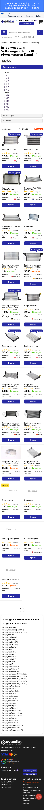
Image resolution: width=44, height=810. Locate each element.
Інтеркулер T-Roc (9, 703)
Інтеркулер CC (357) (10, 642)
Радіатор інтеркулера (10, 539)
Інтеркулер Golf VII (9, 659)
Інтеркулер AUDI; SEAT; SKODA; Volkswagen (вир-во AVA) (10, 385)
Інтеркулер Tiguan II (9, 708)
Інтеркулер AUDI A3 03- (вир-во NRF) (33, 189)
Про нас (26, 803)
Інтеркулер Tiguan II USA (11, 711)
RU (9, 14)
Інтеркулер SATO (30, 306)
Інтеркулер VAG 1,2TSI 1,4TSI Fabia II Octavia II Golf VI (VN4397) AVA (11, 462)
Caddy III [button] (7, 121)
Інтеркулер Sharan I (9, 698)
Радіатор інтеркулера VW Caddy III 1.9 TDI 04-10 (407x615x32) (33, 266)
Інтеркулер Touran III (10, 723)
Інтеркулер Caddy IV (10, 640)
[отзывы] (10, 761)
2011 (6, 78)
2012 (6, 81)
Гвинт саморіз (7, 500)
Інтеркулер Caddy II (9, 637)
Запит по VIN (27, 23)
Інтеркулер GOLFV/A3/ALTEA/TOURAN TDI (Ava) (33, 385)
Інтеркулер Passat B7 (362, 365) (14, 681)
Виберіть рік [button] (9, 67)
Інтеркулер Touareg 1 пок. (12, 713)
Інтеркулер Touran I (9, 718)
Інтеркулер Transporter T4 (12, 725)
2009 (6, 110)
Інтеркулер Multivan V (10, 667)
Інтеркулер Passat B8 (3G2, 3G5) (14, 684)
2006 (6, 101)
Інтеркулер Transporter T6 (12, 730)
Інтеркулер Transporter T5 (12, 728)
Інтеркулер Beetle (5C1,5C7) (13, 630)
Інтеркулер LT (7, 664)
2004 (6, 95)
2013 (6, 84)
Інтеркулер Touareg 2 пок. (12, 715)
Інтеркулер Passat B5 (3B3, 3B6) (14, 676)
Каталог (26, 801)
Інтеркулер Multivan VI (10, 669)
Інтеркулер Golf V (9, 654)
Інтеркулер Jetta (8, 662)
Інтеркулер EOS (8, 649)
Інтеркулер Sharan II (10, 701)
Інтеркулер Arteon (9, 627)
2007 (6, 104)
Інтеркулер (28, 226)
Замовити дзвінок (30, 771)
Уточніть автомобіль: (7, 61)
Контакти (29, 16)
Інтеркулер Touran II (10, 720)
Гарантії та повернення (32, 790)
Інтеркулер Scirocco (10, 696)
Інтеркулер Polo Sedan (10, 691)
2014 (6, 87)
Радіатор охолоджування (8, 189)
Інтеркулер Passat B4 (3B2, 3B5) (14, 674)
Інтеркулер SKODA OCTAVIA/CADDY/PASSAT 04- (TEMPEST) (33, 462)
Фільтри (39, 129)
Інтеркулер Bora (8, 635)
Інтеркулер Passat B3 (10, 671)
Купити (11, 166)
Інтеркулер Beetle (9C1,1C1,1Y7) (14, 632)
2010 (6, 75)
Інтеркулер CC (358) (10, 644)
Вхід (39, 16)
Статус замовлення (31, 782)
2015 (6, 90)
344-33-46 (27, 20)
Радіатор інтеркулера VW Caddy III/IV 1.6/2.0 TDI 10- (10, 306)
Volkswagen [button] (8, 115)
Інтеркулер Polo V (9, 693)
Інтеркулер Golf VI (9, 657)
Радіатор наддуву (9, 149)
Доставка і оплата (15, 16)
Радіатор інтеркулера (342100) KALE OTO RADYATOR (10, 266)
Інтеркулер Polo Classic (11, 686)
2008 (6, 107)
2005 (6, 98)
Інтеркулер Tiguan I (9, 706)
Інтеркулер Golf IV (9, 652)
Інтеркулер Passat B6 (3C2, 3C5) (14, 679)
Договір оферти (29, 798)
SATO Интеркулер (31, 539)
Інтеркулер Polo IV (9, 689)
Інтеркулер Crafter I (9, 647)
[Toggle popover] (39, 797)
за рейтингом (6, 129)
